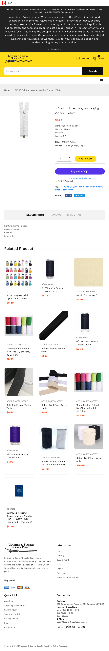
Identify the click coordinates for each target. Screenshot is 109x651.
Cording (60, 555)
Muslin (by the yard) (86, 295)
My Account (53, 49)
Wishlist (85, 58)
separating (68, 190)
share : (58, 195)
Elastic (60, 564)
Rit (8, 291)
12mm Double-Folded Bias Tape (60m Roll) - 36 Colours (87, 408)
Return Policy (10, 610)
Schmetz (11, 509)
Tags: (57, 187)
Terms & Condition (13, 614)
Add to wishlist (65, 181)
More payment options (80, 178)
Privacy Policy (11, 618)
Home (7, 90)
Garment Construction (68, 577)
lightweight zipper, (80, 187)
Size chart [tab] (75, 214)
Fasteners (61, 573)
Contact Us (9, 627)
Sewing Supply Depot (87, 291)
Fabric (60, 569)
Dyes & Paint (63, 560)
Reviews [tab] (55, 214)
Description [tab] (35, 214)
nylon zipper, (96, 187)
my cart (101, 57)
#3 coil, (67, 187)
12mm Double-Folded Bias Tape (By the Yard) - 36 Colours (19, 351)
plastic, (58, 190)
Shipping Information (14, 605)
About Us (8, 601)
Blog (6, 623)
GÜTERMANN (47, 284)
